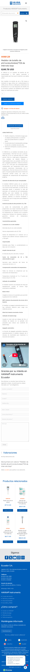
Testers (23, 111)
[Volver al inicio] (15, 3)
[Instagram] (19, 557)
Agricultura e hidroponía (12, 111)
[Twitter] (10, 557)
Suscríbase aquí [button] (6, 631)
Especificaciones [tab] (15, 128)
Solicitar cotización (7, 99)
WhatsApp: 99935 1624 (7, 588)
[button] (26, 3)
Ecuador (24, 644)
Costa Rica (9, 644)
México (9, 640)
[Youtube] (15, 557)
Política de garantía (7, 617)
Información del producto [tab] (15, 125)
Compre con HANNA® (7, 611)
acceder (7, 470)
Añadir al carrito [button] (8, 510)
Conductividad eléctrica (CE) (12, 113)
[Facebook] (6, 557)
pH (20, 113)
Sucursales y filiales (7, 603)
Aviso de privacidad (7, 600)
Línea (20, 111)
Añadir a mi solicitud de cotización (12, 103)
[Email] (23, 557)
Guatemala (24, 640)
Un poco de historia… (7, 596)
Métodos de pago (6, 613)
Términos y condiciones (8, 598)
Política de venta (6, 615)
